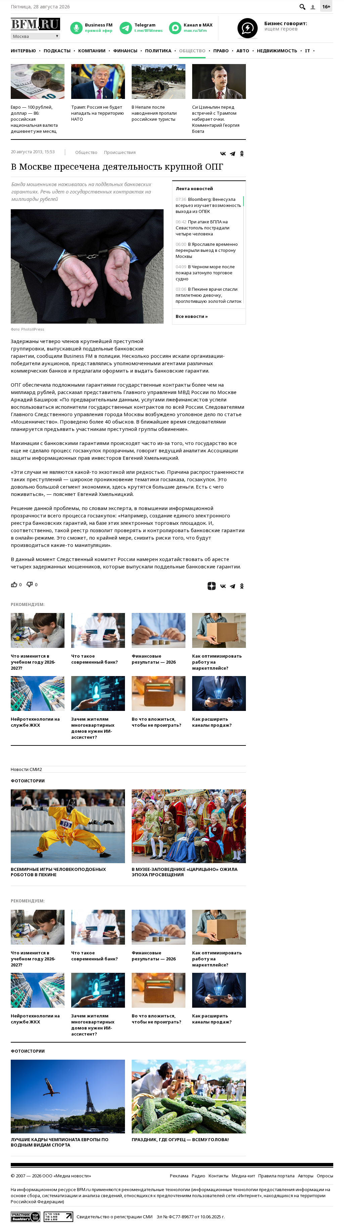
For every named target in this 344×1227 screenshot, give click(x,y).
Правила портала (276, 1176)
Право (221, 51)
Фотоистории (28, 781)
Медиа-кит (243, 1176)
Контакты (218, 1176)
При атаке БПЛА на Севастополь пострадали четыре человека (202, 228)
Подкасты (57, 51)
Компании (91, 51)
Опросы (325, 1176)
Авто (242, 51)
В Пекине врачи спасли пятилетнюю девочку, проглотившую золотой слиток (209, 295)
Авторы (305, 1176)
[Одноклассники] (242, 154)
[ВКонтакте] (223, 154)
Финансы (125, 51)
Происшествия (120, 152)
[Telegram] (232, 154)
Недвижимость (277, 51)
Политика (158, 51)
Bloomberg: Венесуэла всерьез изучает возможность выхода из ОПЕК (208, 205)
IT (307, 51)
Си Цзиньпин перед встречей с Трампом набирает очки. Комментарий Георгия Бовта (216, 119)
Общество (192, 51)
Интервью (23, 51)
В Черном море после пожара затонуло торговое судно (205, 273)
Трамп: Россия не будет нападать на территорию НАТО (97, 113)
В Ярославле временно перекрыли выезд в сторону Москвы (207, 250)
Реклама (179, 1176)
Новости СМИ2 (26, 769)
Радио (198, 1176)
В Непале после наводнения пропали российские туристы (154, 113)
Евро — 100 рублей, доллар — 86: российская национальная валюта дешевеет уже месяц (34, 119)
